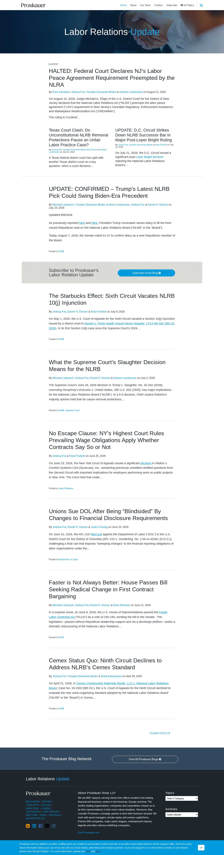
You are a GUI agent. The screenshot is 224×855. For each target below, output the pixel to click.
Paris (43, 815)
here (88, 851)
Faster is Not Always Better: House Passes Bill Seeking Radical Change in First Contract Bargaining (108, 589)
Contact (158, 5)
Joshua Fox (78, 92)
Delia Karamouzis (111, 676)
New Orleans (51, 811)
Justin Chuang (99, 527)
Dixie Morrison (121, 605)
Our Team (145, 5)
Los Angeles (33, 811)
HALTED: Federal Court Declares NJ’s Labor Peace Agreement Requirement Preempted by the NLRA (112, 78)
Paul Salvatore (61, 92)
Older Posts (159, 733)
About (133, 5)
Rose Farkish (161, 145)
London (45, 808)
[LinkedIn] (34, 826)
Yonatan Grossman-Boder (101, 92)
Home (123, 5)
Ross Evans (92, 150)
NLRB (61, 251)
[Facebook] (40, 826)
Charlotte (32, 805)
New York (32, 815)
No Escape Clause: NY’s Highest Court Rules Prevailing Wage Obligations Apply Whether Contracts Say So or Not (106, 440)
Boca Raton (33, 801)
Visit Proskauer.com (89, 832)
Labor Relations (112, 32)
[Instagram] (53, 826)
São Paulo (55, 815)
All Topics (188, 5)
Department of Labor (68, 559)
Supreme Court (72, 410)
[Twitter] (47, 826)
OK (201, 847)
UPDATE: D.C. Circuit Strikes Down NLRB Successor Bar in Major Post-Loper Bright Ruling (143, 135)
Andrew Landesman (131, 92)
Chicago (46, 805)
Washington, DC (35, 818)
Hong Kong (32, 808)
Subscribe (171, 5)
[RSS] (28, 826)
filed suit (96, 534)
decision (149, 157)
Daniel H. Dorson (158, 204)
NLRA (61, 637)
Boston (46, 801)
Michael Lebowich (63, 204)
